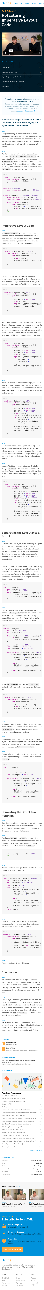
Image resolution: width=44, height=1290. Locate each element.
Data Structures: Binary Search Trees (13, 1132)
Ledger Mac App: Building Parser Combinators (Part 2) (19, 1138)
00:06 (3, 131)
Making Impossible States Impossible (13, 1098)
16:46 (3, 977)
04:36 (3, 380)
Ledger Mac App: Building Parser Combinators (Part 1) (19, 1141)
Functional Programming (11, 1093)
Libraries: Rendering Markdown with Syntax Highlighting (19, 1112)
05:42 (3, 463)
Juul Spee (39, 1171)
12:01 (3, 736)
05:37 (3, 443)
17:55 (3, 1020)
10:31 (3, 682)
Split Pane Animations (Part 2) (13, 1204)
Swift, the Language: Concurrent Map (13, 1115)
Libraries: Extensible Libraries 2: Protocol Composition (19, 1118)
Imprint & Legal (34, 1284)
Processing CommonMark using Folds (13, 1101)
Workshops (6, 1283)
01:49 (3, 274)
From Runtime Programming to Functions (15, 1135)
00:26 (3, 151)
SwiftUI (4, 1202)
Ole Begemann (37, 1169)
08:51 (3, 608)
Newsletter (20, 1280)
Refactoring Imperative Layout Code (13, 1127)
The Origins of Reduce (8, 1107)
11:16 (3, 722)
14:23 (3, 865)
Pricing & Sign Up (12, 1249)
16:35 (3, 960)
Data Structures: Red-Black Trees (12, 1130)
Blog (18, 1278)
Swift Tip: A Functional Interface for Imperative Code (19, 1060)
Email (33, 1280)
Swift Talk (6, 11)
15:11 (3, 919)
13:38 (3, 835)
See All (18, 1186)
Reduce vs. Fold (7, 1104)
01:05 (3, 230)
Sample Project (11, 1042)
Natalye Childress (36, 1174)
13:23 (3, 820)
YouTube (19, 1286)
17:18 (3, 997)
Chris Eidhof (38, 1163)
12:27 (3, 751)
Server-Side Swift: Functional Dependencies (16, 1110)
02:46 (3, 320)
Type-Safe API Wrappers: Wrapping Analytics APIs (17, 1124)
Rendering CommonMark (10, 1147)
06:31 (3, 541)
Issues (4, 1286)
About (33, 1278)
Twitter (19, 1283)
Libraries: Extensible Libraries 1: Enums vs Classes (18, 1121)
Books (4, 1280)
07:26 (3, 564)
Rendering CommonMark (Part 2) (12, 1144)
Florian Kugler (38, 1166)
